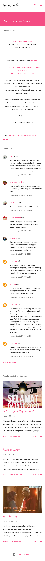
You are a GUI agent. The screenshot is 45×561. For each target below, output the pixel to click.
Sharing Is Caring (28, 136)
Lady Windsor (15, 218)
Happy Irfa (11, 4)
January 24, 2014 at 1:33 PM (21, 210)
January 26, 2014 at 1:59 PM (21, 336)
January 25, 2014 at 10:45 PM (21, 297)
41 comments (16, 474)
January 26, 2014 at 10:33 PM (21, 356)
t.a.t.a (12, 156)
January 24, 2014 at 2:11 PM (21, 254)
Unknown (13, 261)
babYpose (14, 202)
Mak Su (13, 284)
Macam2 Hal (14, 136)
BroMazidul (34, 61)
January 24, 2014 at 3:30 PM (21, 277)
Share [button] (5, 139)
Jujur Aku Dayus (11, 516)
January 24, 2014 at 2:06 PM (21, 231)
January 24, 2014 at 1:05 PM (21, 175)
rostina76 (13, 238)
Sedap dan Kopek (11, 449)
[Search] (35, 4)
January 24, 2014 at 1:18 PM (21, 195)
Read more (37, 436)
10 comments (16, 541)
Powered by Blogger (24, 554)
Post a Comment (9, 362)
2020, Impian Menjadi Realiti (18, 411)
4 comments (15, 436)
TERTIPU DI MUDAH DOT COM (22, 74)
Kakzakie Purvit (16, 182)
